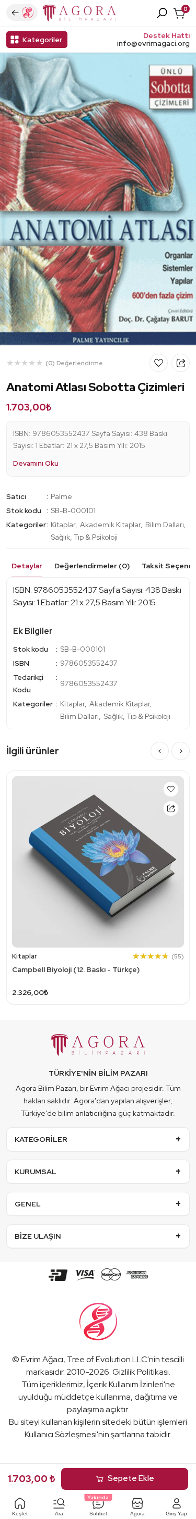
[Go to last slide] (160, 751)
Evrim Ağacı (42, 1359)
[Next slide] (180, 751)
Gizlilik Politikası (140, 1371)
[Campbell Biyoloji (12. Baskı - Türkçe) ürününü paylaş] (171, 808)
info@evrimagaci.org (153, 43)
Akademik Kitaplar (110, 524)
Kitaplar (63, 524)
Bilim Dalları (164, 524)
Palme (61, 496)
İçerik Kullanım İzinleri (125, 1384)
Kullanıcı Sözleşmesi (61, 1434)
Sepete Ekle (131, 1478)
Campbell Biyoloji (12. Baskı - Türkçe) (76, 969)
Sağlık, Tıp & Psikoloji (84, 537)
